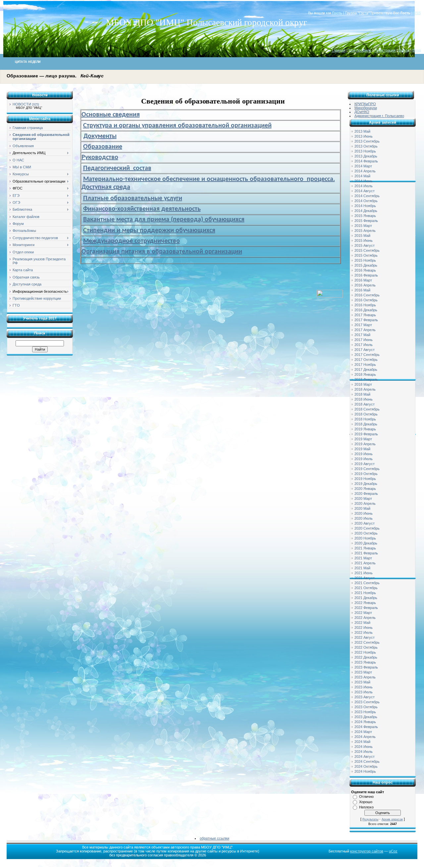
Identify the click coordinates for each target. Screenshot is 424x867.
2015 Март (363, 226)
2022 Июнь (363, 627)
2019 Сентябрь (367, 469)
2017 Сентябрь (367, 355)
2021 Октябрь (366, 588)
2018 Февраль (366, 379)
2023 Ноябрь (365, 712)
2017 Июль (363, 345)
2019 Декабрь (365, 484)
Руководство (99, 157)
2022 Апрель (365, 618)
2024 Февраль (366, 727)
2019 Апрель (365, 444)
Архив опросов (392, 819)
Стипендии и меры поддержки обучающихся (149, 230)
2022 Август (364, 637)
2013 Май (362, 131)
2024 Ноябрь (365, 771)
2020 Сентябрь (367, 528)
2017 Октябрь (366, 360)
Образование (102, 147)
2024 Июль (363, 752)
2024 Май (362, 742)
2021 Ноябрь (365, 593)
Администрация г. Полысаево (379, 116)
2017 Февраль (366, 320)
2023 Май (362, 682)
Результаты (370, 819)
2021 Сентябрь (367, 583)
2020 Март (363, 498)
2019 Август (364, 464)
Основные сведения (110, 114)
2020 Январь (365, 489)
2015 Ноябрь (365, 260)
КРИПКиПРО (365, 104)
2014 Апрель (365, 171)
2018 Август (364, 404)
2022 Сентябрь (367, 642)
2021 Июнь (363, 573)
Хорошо (365, 802)
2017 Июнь (363, 340)
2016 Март (363, 280)
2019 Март (363, 439)
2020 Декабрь (365, 543)
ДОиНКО (361, 112)
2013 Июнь (363, 136)
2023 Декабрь (365, 717)
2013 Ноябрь (365, 151)
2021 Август (364, 578)
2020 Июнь (363, 513)
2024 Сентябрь (367, 761)
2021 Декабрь (365, 598)
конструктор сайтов (366, 851)
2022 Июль (363, 632)
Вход (416, 50)
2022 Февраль (366, 608)
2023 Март (363, 672)
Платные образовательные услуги (132, 198)
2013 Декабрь (365, 156)
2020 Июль (363, 518)
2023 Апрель (365, 677)
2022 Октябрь (366, 647)
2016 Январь (365, 270)
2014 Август (364, 191)
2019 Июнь (363, 454)
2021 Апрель (365, 563)
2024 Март (363, 732)
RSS (417, 13)
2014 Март (363, 166)
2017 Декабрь (365, 369)
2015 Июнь (363, 240)
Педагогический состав (117, 168)
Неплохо (366, 807)
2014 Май (362, 176)
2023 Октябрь (366, 707)
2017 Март (363, 325)
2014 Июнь (363, 181)
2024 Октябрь (366, 766)
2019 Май (362, 449)
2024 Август (364, 757)
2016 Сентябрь (367, 295)
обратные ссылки (214, 838)
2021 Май (362, 568)
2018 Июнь (363, 399)
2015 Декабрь (365, 265)
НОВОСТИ (22, 104)
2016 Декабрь (365, 310)
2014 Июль (363, 186)
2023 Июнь (363, 687)
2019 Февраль (366, 434)
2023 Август (364, 697)
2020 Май (362, 508)
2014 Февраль (366, 161)
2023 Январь (365, 662)
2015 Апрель (365, 231)
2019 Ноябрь (365, 479)
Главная (338, 50)
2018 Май (362, 394)
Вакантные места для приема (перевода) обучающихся (163, 219)
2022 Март (363, 613)
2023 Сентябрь (367, 702)
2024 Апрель (365, 737)
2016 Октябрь (366, 300)
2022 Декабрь (365, 657)
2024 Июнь (363, 747)
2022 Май (362, 623)
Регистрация (385, 50)
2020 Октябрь (366, 533)
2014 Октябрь (366, 201)
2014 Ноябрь (365, 206)
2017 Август (364, 350)
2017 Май (362, 335)
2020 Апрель (365, 503)
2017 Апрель (365, 330)
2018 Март (363, 384)
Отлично (366, 797)
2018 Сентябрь (367, 409)
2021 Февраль (366, 553)
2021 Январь (365, 548)
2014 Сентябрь (367, 196)
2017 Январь (365, 315)
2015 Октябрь (366, 255)
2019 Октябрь (366, 474)
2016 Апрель (365, 285)
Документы (100, 136)
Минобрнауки (365, 108)
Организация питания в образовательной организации (161, 251)
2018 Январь (365, 374)
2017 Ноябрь (365, 365)
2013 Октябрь (366, 146)
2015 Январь (365, 216)
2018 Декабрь (365, 424)
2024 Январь (365, 722)
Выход (403, 50)
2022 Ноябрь (365, 652)
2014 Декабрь (365, 211)
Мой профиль (359, 50)
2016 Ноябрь (365, 305)
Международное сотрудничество (131, 241)
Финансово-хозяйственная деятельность (142, 209)
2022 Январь (365, 603)
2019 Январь (365, 429)
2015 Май (362, 236)
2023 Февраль (366, 667)
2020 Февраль (366, 494)
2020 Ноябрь (365, 538)
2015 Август (364, 245)
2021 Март (363, 558)
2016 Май (362, 290)
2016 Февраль (366, 275)
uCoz (393, 851)
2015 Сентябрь (367, 250)
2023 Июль (363, 692)
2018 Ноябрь (365, 419)
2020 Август (364, 523)
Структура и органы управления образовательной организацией (177, 125)
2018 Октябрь (366, 414)
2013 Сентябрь (367, 141)
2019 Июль (363, 459)
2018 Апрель (365, 389)
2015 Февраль (366, 221)
